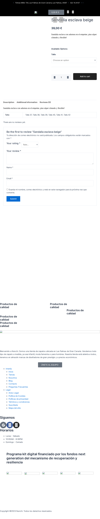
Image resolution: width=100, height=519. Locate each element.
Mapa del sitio (15, 408)
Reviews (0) (45, 102)
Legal (8, 390)
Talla (53, 54)
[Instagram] (16, 425)
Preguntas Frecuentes (18, 387)
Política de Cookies (17, 396)
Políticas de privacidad (18, 399)
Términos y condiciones (19, 402)
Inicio (11, 372)
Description (8, 102)
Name (10, 167)
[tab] (8, 102)
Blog (10, 381)
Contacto (13, 384)
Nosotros (13, 378)
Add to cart (85, 76)
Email (10, 178)
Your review (14, 151)
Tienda (12, 375)
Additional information (27, 102)
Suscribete (13, 405)
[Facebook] (10, 425)
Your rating (13, 143)
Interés (9, 369)
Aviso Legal (14, 393)
